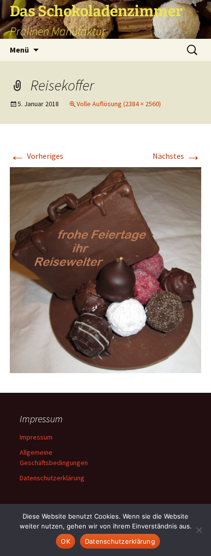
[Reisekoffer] (105, 269)
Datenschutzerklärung (52, 477)
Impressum (36, 437)
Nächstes (177, 156)
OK (65, 541)
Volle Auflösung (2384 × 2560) (119, 103)
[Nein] (199, 530)
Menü (19, 50)
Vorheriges (36, 156)
